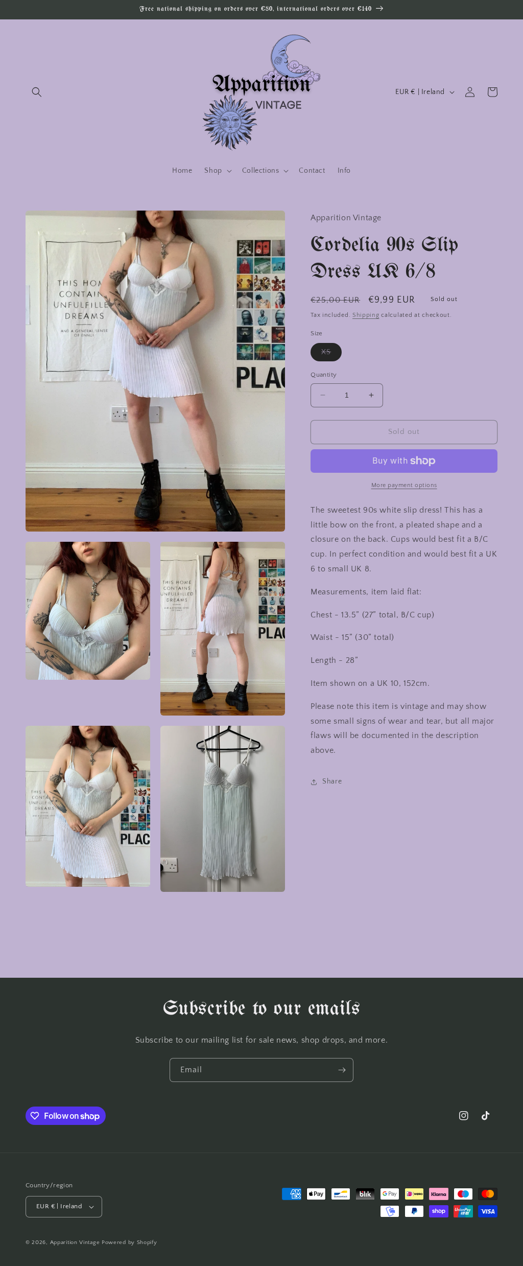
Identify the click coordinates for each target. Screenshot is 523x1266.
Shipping (365, 315)
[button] (37, 92)
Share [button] (332, 781)
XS (331, 354)
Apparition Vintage (75, 1242)
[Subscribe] (341, 1070)
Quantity (324, 374)
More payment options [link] (404, 485)
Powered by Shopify (129, 1242)
